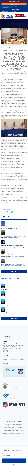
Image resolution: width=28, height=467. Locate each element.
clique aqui (8, 455)
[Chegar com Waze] (4, 351)
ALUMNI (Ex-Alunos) (16, 6)
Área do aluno (14, 4)
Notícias (9, 47)
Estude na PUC (6, 7)
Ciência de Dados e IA (6, 312)
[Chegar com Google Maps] (7, 351)
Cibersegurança (4, 304)
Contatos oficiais (14, 1)
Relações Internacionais (6, 297)
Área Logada (5, 11)
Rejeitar (14, 464)
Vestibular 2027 (19, 15)
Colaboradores (15, 9)
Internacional (13, 11)
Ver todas (14, 271)
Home (2, 47)
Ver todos (14, 318)
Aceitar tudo (14, 460)
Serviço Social (4, 289)
